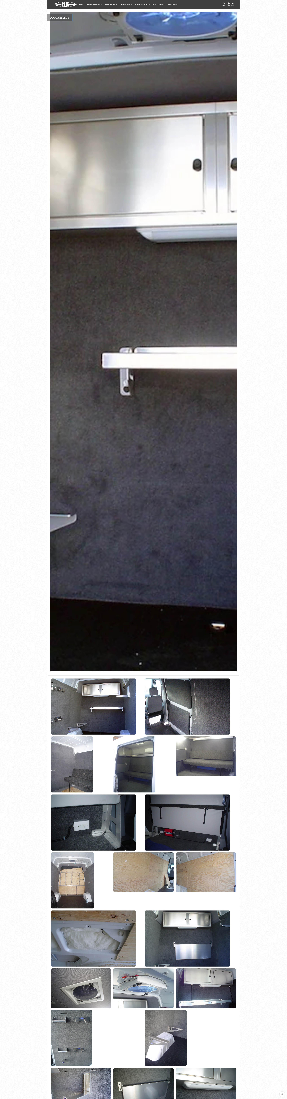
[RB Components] (65, 4)
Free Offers (173, 4)
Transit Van (125, 4)
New (154, 4)
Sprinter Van (110, 4)
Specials (162, 4)
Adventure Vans (141, 4)
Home (81, 4)
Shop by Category (93, 4)
